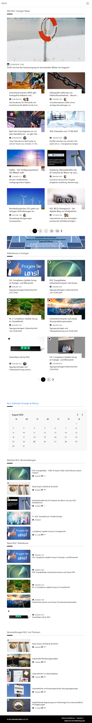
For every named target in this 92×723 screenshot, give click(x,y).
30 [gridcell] (13, 446)
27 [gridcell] (55, 441)
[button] (61, 231)
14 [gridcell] (66, 432)
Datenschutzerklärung (68, 718)
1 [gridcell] (76, 423)
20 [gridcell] (55, 437)
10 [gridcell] (24, 432)
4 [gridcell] (34, 428)
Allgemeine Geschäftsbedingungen (74, 721)
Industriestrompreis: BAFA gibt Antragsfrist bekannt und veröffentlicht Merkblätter (22, 94)
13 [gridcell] (55, 432)
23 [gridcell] (13, 441)
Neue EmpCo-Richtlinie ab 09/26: (45, 486)
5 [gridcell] (44, 428)
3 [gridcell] (23, 428)
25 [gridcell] (34, 441)
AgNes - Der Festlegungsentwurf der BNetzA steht (23, 171)
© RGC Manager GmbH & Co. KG (17, 719)
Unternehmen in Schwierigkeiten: (45, 674)
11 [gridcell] (34, 432)
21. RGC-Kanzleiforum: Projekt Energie (47, 516)
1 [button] (34, 231)
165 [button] (51, 231)
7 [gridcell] (65, 428)
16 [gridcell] (13, 437)
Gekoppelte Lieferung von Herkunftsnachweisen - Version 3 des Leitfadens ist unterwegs (64, 94)
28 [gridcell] (66, 441)
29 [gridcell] (76, 441)
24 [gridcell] (24, 441)
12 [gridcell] (45, 432)
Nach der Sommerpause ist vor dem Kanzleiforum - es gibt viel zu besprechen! (23, 132)
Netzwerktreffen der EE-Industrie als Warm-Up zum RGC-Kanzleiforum (54, 501)
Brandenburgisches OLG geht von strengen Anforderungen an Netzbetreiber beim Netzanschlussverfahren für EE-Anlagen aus (24, 209)
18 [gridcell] (34, 437)
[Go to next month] (82, 414)
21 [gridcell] (66, 437)
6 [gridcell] (55, 428)
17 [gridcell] (24, 437)
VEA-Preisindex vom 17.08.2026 (64, 131)
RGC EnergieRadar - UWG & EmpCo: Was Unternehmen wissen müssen (56, 471)
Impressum (80, 718)
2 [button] (40, 231)
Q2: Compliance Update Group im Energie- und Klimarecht (63, 358)
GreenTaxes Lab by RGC (19, 357)
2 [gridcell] (13, 428)
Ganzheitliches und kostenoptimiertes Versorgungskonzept (55, 688)
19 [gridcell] (45, 437)
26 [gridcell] (45, 441)
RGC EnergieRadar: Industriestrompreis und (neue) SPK (63, 281)
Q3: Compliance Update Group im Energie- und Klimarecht (23, 281)
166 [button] (57, 231)
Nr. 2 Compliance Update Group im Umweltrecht (23, 320)
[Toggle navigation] (88, 3)
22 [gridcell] (76, 437)
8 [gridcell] (76, 428)
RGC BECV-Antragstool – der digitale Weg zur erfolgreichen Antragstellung (63, 209)
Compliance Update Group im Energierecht (49, 531)
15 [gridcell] (76, 432)
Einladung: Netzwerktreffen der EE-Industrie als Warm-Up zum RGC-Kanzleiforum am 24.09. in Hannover (63, 171)
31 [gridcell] (24, 446)
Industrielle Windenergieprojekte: (45, 659)
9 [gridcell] (13, 432)
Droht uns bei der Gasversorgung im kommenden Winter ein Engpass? (38, 67)
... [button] (46, 231)
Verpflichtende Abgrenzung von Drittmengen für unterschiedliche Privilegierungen (57, 703)
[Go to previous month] (78, 414)
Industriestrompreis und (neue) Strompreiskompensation (63, 320)
